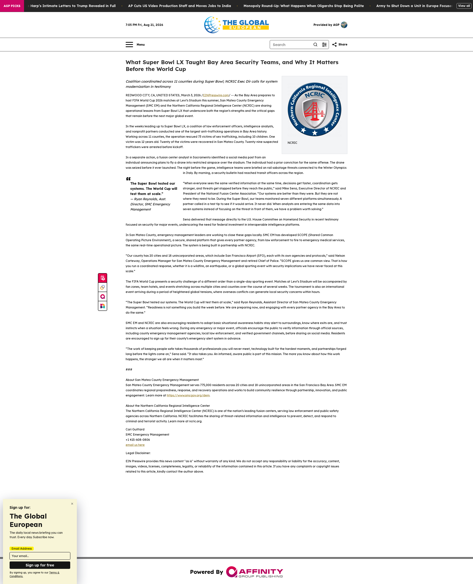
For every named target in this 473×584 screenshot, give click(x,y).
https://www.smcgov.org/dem (188, 395)
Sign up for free (40, 565)
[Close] (72, 503)
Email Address (21, 548)
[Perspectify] (102, 287)
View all (464, 6)
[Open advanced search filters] (324, 44)
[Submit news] (102, 278)
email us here (135, 445)
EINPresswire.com (216, 95)
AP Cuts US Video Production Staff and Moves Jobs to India (179, 6)
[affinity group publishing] (102, 296)
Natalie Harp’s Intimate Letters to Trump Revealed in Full (66, 6)
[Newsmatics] (102, 305)
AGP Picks (12, 6)
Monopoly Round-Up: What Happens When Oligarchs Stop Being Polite (304, 6)
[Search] (315, 44)
